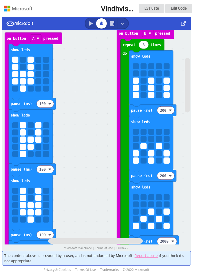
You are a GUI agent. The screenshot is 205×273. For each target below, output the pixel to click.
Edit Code (179, 8)
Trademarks (109, 269)
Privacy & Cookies (57, 269)
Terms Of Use (85, 269)
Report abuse (146, 255)
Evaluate (151, 8)
